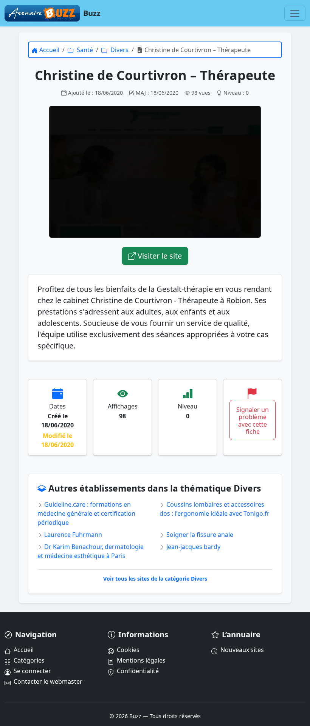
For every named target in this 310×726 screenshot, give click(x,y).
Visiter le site (159, 256)
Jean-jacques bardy (192, 547)
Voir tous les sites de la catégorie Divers (155, 578)
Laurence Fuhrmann (72, 534)
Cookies (128, 650)
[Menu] (294, 13)
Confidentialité (138, 671)
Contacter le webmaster (48, 681)
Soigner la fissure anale (199, 534)
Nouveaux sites (242, 650)
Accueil (24, 650)
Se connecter (32, 671)
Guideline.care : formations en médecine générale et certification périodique (86, 513)
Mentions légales (141, 660)
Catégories (29, 660)
